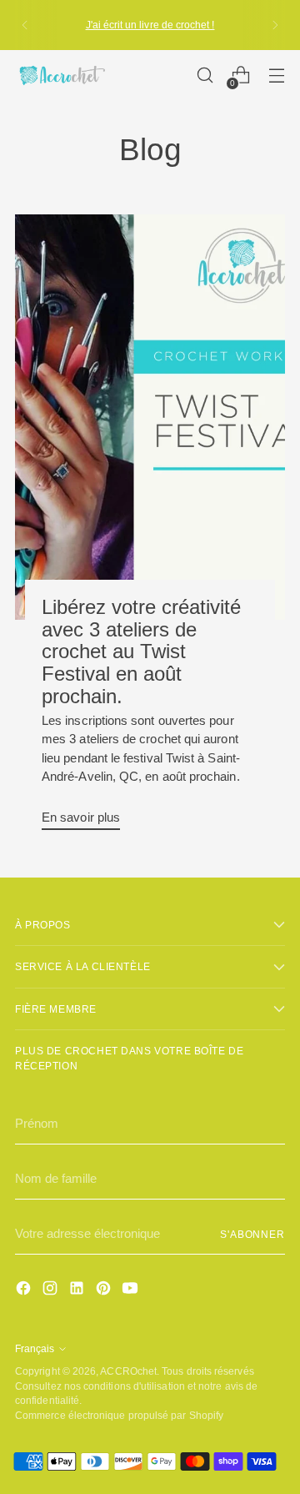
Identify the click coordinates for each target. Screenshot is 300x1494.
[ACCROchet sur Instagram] (52, 1291)
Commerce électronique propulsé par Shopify (119, 1415)
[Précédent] (25, 25)
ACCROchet (128, 1371)
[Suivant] (275, 25)
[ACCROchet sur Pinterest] (105, 1291)
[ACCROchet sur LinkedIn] (78, 1291)
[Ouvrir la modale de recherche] (205, 75)
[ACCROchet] (61, 75)
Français (34, 1348)
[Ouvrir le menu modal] (276, 75)
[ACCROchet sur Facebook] (25, 1291)
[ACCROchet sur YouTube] (132, 1291)
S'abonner (252, 1234)
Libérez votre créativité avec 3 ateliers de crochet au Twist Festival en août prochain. (141, 651)
